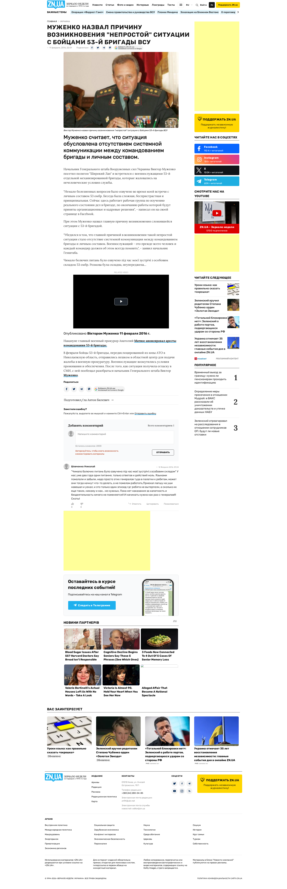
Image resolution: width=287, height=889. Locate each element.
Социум (197, 825)
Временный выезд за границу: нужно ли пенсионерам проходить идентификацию (210, 377)
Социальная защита (104, 825)
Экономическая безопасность (109, 839)
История (197, 830)
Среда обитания (152, 834)
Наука (147, 825)
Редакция (96, 787)
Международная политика (58, 830)
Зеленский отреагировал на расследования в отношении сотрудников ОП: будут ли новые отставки (210, 427)
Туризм (196, 839)
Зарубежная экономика (106, 830)
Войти (203, 5)
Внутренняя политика (56, 825)
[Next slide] (237, 12)
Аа (212, 5)
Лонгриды (158, 4)
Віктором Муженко (103, 333)
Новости (97, 4)
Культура (148, 843)
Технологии (150, 830)
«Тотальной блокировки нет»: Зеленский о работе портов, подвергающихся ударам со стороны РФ (210, 324)
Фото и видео (125, 4)
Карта (94, 801)
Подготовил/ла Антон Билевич (86, 400)
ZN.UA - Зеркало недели (217, 227)
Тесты (171, 4)
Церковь (148, 839)
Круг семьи (198, 834)
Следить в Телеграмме (94, 605)
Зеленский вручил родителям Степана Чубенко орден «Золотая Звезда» (207, 305)
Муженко (71, 375)
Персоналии (100, 843)
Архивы (95, 782)
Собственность (200, 843)
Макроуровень (52, 834)
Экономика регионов (55, 848)
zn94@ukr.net (128, 801)
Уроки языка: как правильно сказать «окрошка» (207, 288)
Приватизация (52, 843)
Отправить (163, 452)
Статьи (110, 4)
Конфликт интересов (105, 834)
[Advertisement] (107, 541)
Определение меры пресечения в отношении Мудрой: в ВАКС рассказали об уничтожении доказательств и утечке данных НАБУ (210, 402)
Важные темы (57, 12)
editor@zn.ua (138, 808)
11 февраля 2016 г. (135, 333)
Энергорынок (51, 839)
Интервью (143, 4)
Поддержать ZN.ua (228, 5)
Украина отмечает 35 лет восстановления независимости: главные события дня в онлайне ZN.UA (209, 345)
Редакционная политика (104, 796)
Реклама (95, 792)
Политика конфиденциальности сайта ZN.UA (219, 878)
